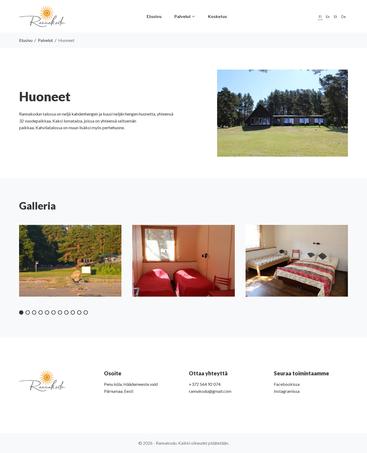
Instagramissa (287, 391)
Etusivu (26, 40)
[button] (21, 312)
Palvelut (45, 40)
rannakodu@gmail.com (210, 391)
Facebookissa (287, 384)
